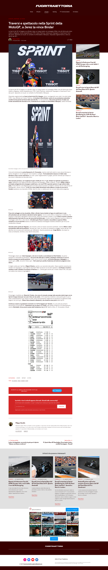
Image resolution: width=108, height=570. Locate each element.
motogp (23, 380)
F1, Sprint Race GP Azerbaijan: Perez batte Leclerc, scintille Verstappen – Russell (57, 443)
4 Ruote (38, 2)
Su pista (22, 18)
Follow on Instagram (72, 509)
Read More (11, 497)
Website (26, 431)
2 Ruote (46, 2)
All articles (19, 431)
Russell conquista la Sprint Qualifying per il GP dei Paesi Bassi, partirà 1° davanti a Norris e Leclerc (87, 115)
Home (31, 2)
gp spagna (14, 380)
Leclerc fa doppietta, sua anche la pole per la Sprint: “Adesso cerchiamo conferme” (24, 443)
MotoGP (16, 18)
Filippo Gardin (16, 39)
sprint (26, 380)
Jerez (19, 380)
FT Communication (65, 2)
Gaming (55, 2)
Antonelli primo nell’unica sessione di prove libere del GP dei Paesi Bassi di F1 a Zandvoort (88, 484)
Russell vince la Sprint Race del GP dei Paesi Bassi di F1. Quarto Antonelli (87, 89)
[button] (35, 518)
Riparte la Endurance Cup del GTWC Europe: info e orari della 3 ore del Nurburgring (87, 64)
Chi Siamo (75, 2)
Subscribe (61, 406)
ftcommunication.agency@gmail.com (32, 564)
